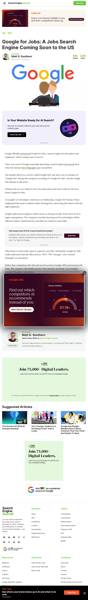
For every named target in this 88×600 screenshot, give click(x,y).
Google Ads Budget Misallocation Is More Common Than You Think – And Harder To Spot (73, 429)
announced (25, 153)
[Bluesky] (4, 542)
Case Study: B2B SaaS (39, 567)
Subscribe (64, 563)
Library (4, 570)
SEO (33, 518)
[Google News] (4, 537)
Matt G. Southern (21, 56)
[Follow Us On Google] (44, 489)
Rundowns (6, 567)
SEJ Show (6, 578)
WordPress (35, 537)
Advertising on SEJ (38, 563)
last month (69, 164)
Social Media (36, 529)
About (63, 567)
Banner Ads (35, 570)
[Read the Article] (14, 417)
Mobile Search (66, 522)
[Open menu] (4, 3)
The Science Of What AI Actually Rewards (13, 427)
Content (34, 526)
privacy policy (54, 395)
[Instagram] (9, 542)
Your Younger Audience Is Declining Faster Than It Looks (43, 428)
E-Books (5, 574)
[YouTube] (14, 537)
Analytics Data (66, 537)
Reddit (63, 541)
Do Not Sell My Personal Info (71, 582)
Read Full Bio (12, 345)
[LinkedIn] (9, 537)
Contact (64, 570)
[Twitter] (24, 537)
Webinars (5, 563)
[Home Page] (19, 3)
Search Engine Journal (49, 338)
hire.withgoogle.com (30, 167)
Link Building (65, 514)
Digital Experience (38, 533)
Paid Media (35, 522)
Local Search (65, 518)
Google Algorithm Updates (12, 582)
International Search (68, 526)
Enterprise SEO (66, 529)
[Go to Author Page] (5, 56)
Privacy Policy (66, 578)
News (33, 514)
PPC (62, 533)
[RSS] (19, 542)
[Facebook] (19, 537)
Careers (64, 574)
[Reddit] (14, 542)
